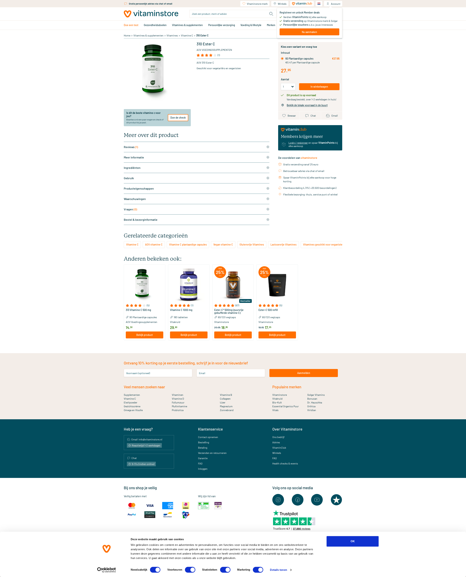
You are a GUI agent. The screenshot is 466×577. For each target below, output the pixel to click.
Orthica (311, 406)
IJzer (222, 402)
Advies (276, 442)
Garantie (203, 458)
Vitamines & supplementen (187, 25)
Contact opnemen (208, 437)
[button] (144, 305)
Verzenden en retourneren (212, 452)
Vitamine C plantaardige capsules (188, 244)
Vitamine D (178, 398)
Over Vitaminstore (287, 429)
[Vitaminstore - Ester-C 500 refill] (277, 285)
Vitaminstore (279, 394)
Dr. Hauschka (314, 402)
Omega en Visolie (133, 410)
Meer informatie (134, 157)
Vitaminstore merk (257, 3)
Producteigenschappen (139, 188)
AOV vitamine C (154, 244)
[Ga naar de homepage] (151, 13)
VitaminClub (279, 447)
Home (127, 35)
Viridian (311, 410)
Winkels (282, 3)
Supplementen (132, 394)
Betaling (202, 447)
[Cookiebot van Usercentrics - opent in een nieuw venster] (107, 570)
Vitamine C (187, 35)
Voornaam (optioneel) (138, 372)
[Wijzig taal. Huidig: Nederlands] (319, 3)
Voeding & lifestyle (250, 25)
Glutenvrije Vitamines (252, 244)
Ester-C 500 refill (268, 310)
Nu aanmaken (309, 32)
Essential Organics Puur (285, 406)
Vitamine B (226, 394)
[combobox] (233, 14)
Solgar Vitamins (316, 394)
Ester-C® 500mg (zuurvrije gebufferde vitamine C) (229, 311)
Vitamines (172, 35)
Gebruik (129, 178)
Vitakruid (277, 398)
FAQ (200, 463)
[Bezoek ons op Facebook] (297, 500)
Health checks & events (285, 463)
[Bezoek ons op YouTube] (317, 500)
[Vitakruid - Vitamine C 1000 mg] (189, 285)
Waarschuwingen (135, 199)
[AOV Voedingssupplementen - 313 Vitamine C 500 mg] (144, 285)
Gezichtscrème (132, 406)
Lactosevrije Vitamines (283, 244)
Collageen (225, 398)
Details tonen (278, 569)
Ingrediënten (132, 167)
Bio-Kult (277, 402)
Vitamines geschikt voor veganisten (323, 244)
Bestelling (203, 442)
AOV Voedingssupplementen (214, 49)
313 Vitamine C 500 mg (138, 310)
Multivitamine (179, 406)
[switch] (190, 570)
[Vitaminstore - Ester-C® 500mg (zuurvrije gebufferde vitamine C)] (233, 285)
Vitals (275, 410)
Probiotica (177, 410)
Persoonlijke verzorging (221, 25)
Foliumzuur (178, 402)
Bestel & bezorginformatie (140, 219)
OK (353, 541)
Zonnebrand (227, 410)
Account (335, 3)
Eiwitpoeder (130, 402)
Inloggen (203, 468)
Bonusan (312, 398)
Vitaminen (177, 394)
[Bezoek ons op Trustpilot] (336, 500)
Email (202, 372)
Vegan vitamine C (223, 244)
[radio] (282, 58)
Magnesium (226, 406)
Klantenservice (210, 429)
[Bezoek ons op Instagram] (278, 500)
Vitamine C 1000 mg (181, 310)
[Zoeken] (271, 14)
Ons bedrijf (278, 437)
